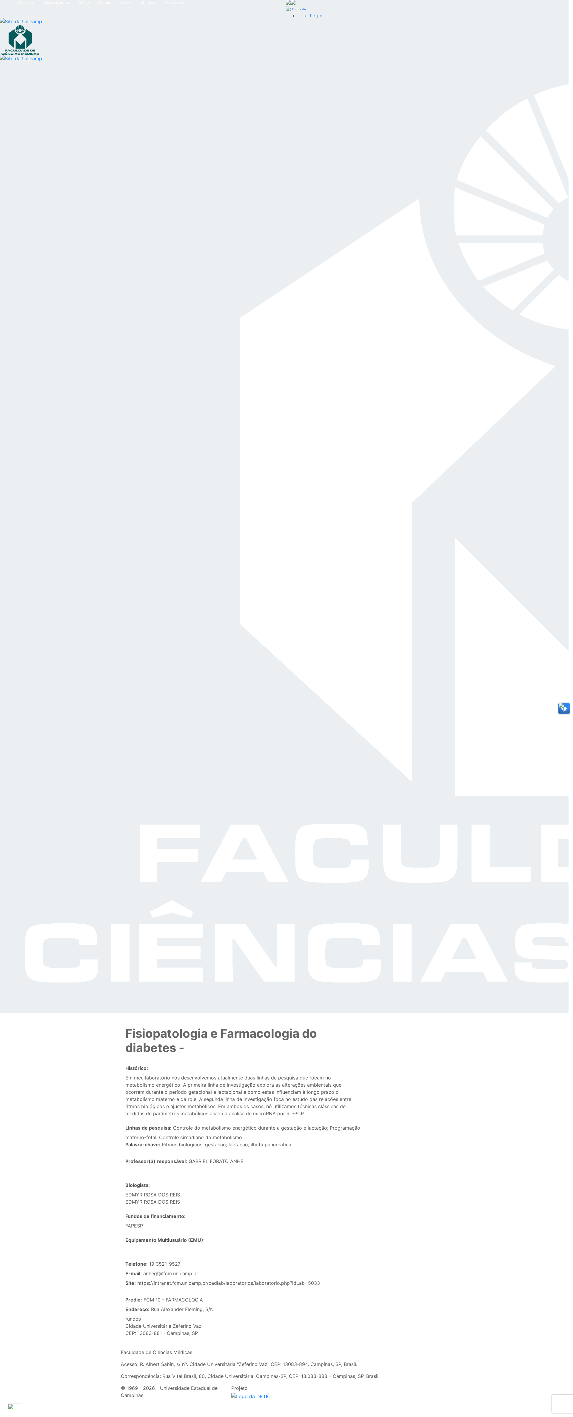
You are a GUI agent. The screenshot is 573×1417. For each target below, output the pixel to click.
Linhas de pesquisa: (148, 1128)
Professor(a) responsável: (156, 1161)
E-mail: (133, 1273)
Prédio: (133, 1300)
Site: (130, 1283)
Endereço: (137, 1309)
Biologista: (137, 1185)
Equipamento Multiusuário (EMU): (165, 1240)
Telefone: (136, 1264)
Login (316, 16)
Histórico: (136, 1068)
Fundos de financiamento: (155, 1216)
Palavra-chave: (142, 1145)
